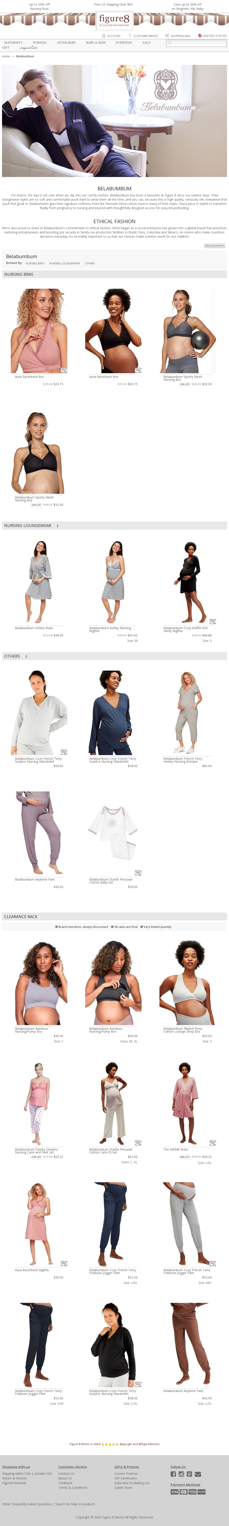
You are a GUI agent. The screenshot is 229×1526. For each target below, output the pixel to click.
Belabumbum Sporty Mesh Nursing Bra (182, 378)
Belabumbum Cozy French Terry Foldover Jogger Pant (112, 1271)
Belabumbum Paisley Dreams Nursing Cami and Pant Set (36, 1150)
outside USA (43, 1473)
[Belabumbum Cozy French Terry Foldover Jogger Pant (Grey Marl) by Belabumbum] (188, 1224)
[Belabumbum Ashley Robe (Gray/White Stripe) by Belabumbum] (39, 582)
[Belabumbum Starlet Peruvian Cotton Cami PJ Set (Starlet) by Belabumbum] (113, 1103)
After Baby (66, 42)
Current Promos (126, 1473)
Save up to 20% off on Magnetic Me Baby (188, 6)
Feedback (65, 1483)
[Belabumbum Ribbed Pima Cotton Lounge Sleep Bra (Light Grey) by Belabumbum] (188, 983)
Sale (146, 42)
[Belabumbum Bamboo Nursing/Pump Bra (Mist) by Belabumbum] (39, 983)
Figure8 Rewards (14, 1483)
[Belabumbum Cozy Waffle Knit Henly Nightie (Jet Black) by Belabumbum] (188, 582)
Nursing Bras (35, 263)
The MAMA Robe (175, 1149)
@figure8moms (149, 1444)
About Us (65, 1478)
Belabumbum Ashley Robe (34, 628)
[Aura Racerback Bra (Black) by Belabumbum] (113, 331)
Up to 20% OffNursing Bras (39, 6)
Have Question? (214, 245)
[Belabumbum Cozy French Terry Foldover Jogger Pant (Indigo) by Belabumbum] (113, 1224)
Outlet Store (123, 1487)
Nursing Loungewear (64, 263)
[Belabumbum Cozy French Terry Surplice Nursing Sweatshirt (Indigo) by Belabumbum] (113, 713)
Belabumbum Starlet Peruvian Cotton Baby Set (110, 880)
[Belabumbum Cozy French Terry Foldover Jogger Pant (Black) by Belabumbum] (39, 1345)
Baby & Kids (96, 42)
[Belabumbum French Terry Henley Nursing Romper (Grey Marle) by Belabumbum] (188, 713)
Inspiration (29, 48)
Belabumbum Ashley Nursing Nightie (110, 629)
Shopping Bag (181, 36)
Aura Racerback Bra (29, 377)
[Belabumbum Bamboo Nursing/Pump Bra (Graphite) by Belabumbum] (113, 983)
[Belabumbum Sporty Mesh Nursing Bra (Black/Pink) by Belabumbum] (39, 452)
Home (6, 56)
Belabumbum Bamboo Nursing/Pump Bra (31, 1030)
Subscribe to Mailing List (132, 1483)
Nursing (40, 42)
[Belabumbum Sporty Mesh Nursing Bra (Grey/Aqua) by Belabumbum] (188, 331)
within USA (23, 1473)
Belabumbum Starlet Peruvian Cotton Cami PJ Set (110, 1150)
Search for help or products (75, 1504)
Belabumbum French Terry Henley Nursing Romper (182, 760)
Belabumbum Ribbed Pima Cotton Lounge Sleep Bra (182, 1030)
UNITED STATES (215, 36)
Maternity (13, 42)
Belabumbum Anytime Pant (35, 879)
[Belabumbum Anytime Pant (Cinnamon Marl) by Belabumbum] (188, 1345)
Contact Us (66, 1473)
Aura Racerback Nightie (32, 1270)
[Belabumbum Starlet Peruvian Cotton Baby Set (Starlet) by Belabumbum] (113, 833)
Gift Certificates (125, 1478)
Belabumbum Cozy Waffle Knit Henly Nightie (185, 629)
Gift (5, 47)
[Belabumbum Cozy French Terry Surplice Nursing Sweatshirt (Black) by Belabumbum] (113, 1345)
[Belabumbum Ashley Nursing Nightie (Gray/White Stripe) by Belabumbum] (113, 582)
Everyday (124, 42)
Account (114, 36)
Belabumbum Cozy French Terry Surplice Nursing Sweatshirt (38, 760)
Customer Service (146, 36)
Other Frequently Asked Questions (27, 1504)
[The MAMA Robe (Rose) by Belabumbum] (188, 1103)
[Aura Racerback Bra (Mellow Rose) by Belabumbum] (39, 331)
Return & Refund (14, 1478)
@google (126, 1444)
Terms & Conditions (72, 1487)
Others (90, 263)
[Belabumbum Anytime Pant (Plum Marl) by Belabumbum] (39, 833)
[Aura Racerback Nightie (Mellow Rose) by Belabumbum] (39, 1224)
